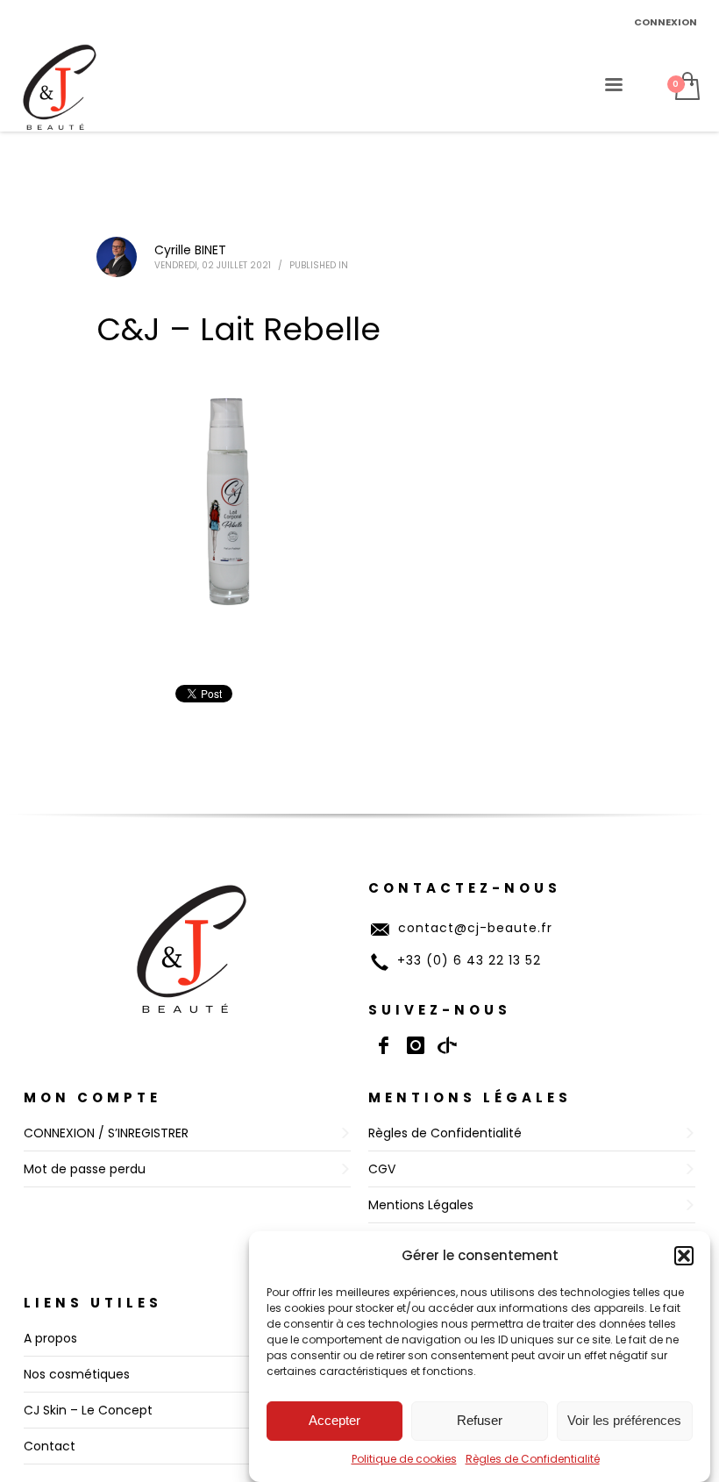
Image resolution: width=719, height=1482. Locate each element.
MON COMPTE (92, 1097)
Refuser (479, 1420)
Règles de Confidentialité (533, 1458)
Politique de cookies (404, 1458)
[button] (684, 1256)
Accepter (334, 1420)
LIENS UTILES (93, 1302)
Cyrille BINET (190, 250)
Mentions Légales (470, 1097)
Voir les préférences (624, 1420)
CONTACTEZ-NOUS (464, 888)
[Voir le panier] (686, 87)
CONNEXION (665, 22)
